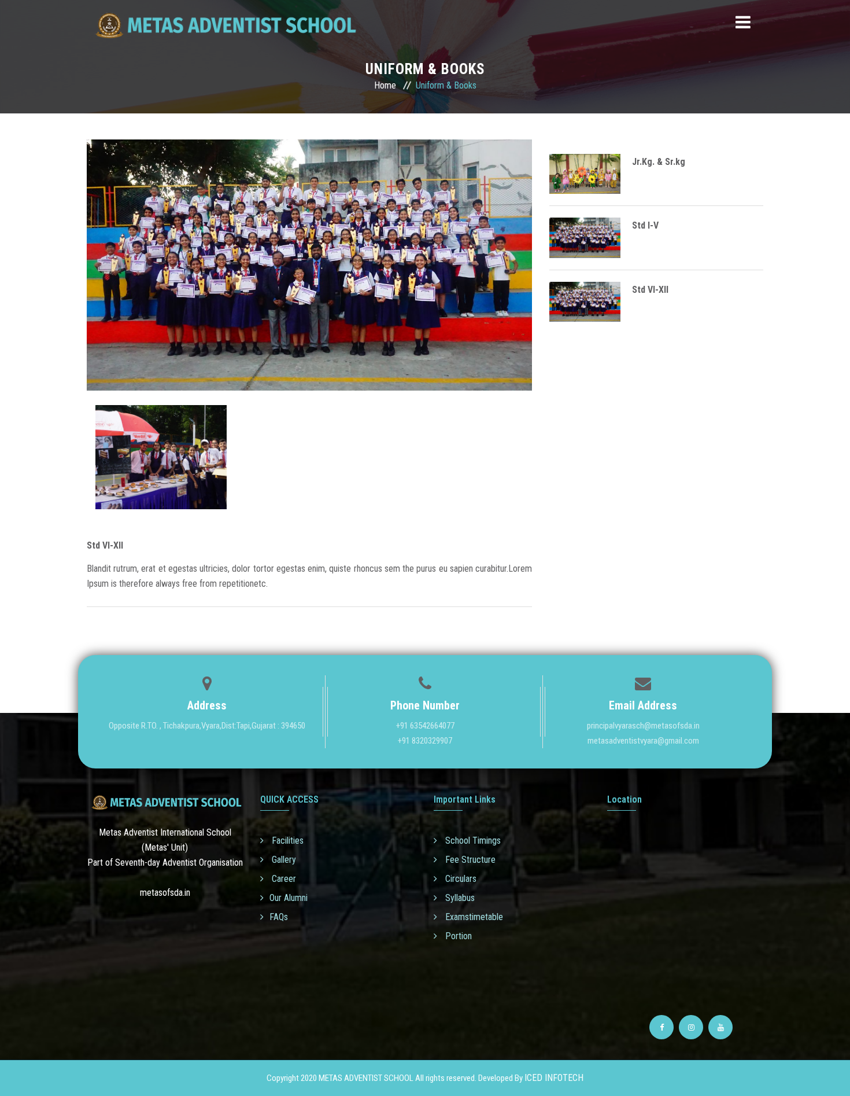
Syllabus (459, 897)
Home (385, 85)
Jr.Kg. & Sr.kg (658, 161)
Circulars (459, 878)
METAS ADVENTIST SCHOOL (366, 1078)
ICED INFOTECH (553, 1077)
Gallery (282, 859)
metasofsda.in (165, 892)
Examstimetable (473, 916)
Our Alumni (288, 897)
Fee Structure (469, 859)
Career (282, 878)
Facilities (286, 840)
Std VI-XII (650, 289)
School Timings (472, 840)
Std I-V (645, 225)
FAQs (278, 916)
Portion (457, 936)
